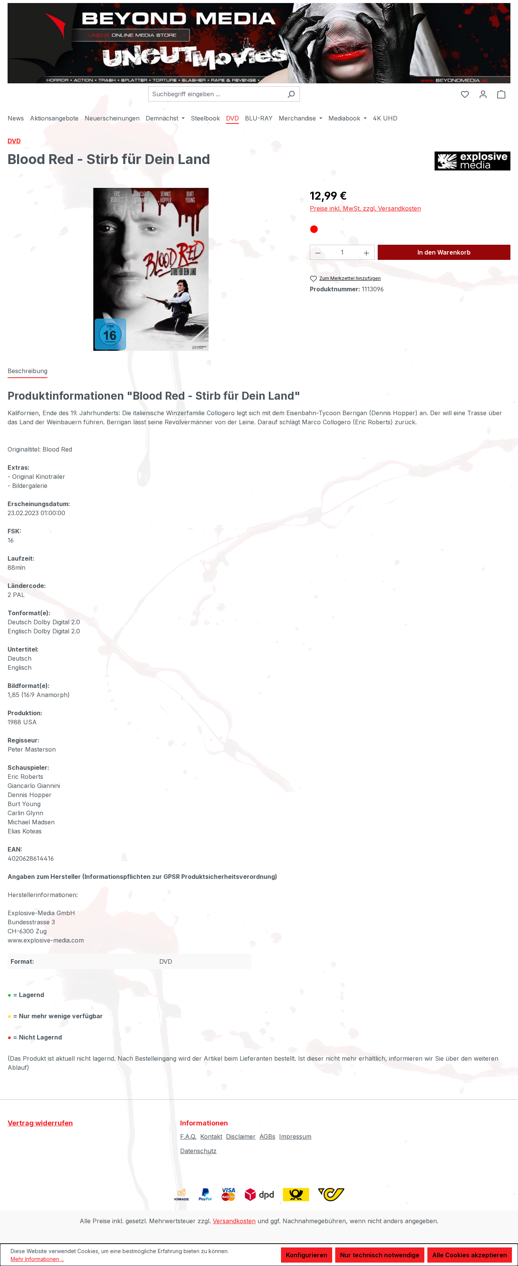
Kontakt (211, 1136)
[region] (151, 269)
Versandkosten (234, 1221)
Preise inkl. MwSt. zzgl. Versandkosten (365, 208)
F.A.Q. (188, 1136)
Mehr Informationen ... (37, 1259)
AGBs (267, 1136)
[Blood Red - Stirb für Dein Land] (150, 269)
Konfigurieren (306, 1255)
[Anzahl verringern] (318, 252)
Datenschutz (198, 1151)
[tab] (27, 371)
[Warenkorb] (501, 94)
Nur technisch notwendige (379, 1255)
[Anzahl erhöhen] (367, 252)
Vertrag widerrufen (40, 1123)
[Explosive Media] (472, 162)
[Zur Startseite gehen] (259, 43)
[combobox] (215, 94)
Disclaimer (241, 1136)
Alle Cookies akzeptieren (469, 1255)
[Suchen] (291, 94)
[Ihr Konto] (483, 94)
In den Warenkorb (444, 252)
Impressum (295, 1136)
